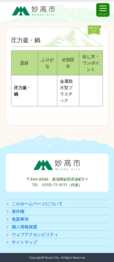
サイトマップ (24, 242)
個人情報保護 (24, 226)
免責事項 (20, 219)
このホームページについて (37, 203)
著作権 (18, 211)
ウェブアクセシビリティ (35, 234)
